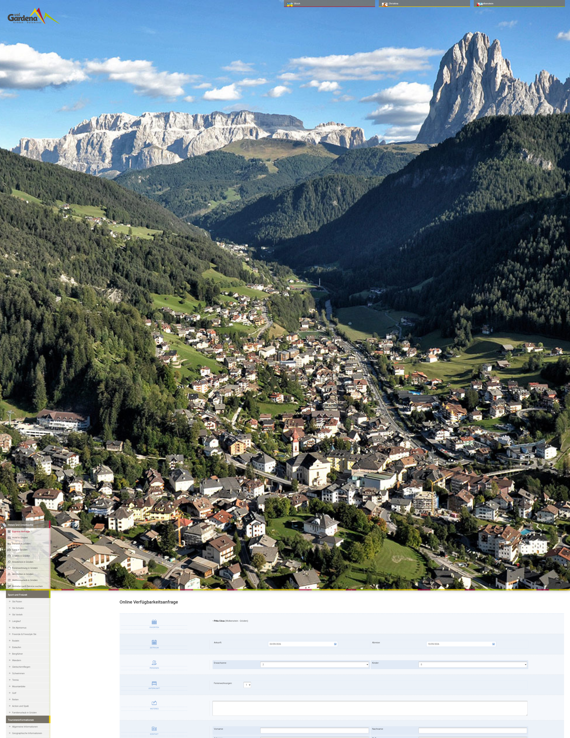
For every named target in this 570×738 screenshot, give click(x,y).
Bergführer (17, 654)
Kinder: (375, 663)
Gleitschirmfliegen (21, 667)
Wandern (16, 660)
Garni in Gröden (19, 549)
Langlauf (16, 621)
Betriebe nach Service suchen (27, 586)
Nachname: (377, 729)
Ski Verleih (17, 614)
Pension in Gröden (21, 543)
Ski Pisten (17, 601)
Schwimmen (18, 673)
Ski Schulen (18, 608)
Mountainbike (18, 686)
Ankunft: (218, 642)
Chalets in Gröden (21, 556)
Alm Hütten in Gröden (22, 574)
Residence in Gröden (22, 562)
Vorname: (218, 729)
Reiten (15, 699)
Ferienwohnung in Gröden (25, 568)
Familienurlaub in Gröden (24, 712)
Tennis (15, 680)
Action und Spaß (20, 706)
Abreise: (376, 642)
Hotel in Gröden (20, 537)
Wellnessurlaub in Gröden (25, 580)
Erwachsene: (220, 663)
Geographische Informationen (27, 733)
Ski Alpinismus (19, 627)
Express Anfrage (21, 531)
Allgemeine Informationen (25, 726)
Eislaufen (16, 647)
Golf (14, 693)
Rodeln (15, 640)
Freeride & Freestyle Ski (24, 634)
